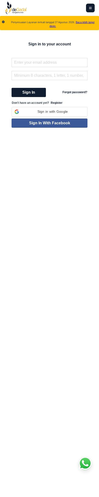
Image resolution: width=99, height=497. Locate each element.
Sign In (28, 92)
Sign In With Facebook (49, 123)
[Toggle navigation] (90, 8)
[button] (49, 112)
